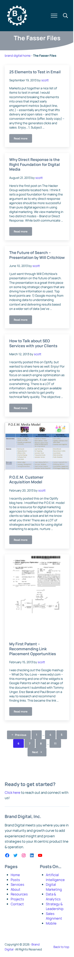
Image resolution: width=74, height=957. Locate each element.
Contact (17, 904)
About (15, 889)
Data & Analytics (53, 896)
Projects (17, 899)
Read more (23, 139)
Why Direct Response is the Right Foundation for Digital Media (34, 164)
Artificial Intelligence (55, 877)
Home (15, 874)
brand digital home (18, 55)
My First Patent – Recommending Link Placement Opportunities (32, 649)
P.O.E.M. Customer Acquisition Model (26, 480)
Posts (15, 879)
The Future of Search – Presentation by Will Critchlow (37, 255)
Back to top (61, 947)
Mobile (51, 923)
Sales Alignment (54, 916)
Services (17, 884)
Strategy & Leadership (55, 906)
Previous (20, 735)
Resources (19, 894)
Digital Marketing (54, 887)
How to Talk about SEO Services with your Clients (33, 343)
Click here (12, 792)
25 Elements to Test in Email (35, 72)
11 (57, 744)
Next (35, 752)
